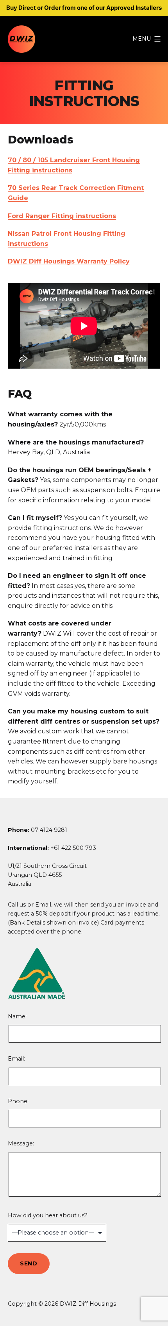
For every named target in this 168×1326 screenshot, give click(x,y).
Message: (21, 1143)
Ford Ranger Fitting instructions (62, 216)
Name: (49, 1028)
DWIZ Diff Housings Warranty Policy (69, 261)
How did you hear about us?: (48, 1215)
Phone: (18, 1101)
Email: (16, 1058)
